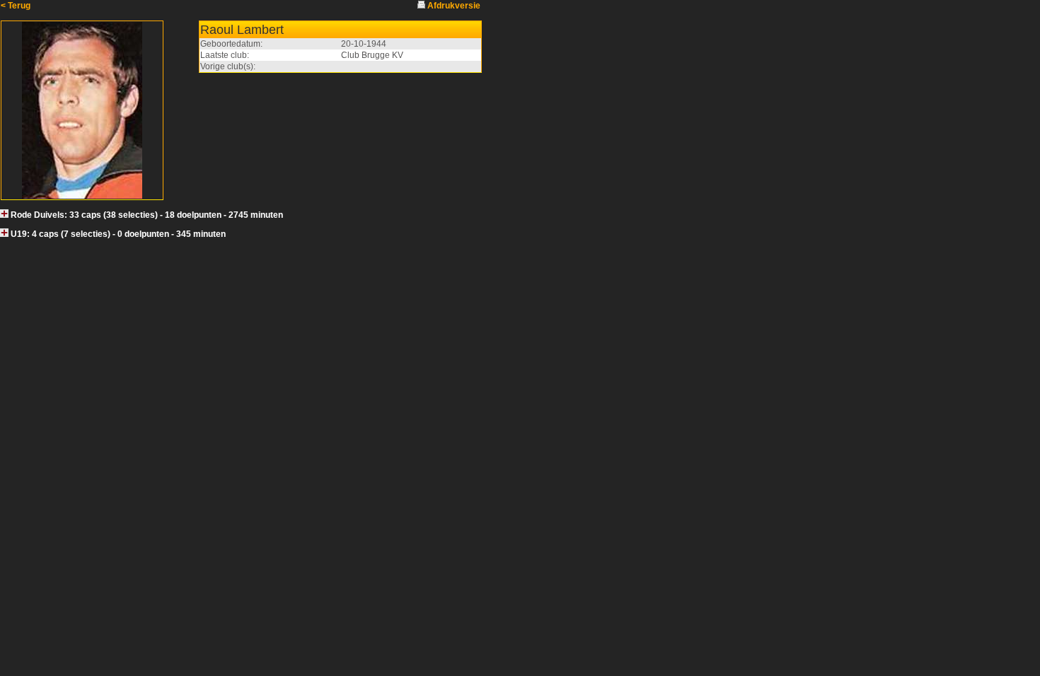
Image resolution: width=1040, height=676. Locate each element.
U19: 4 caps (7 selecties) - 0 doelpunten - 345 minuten (118, 234)
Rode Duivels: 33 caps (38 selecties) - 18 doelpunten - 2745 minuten (147, 215)
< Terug (15, 6)
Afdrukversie (453, 6)
